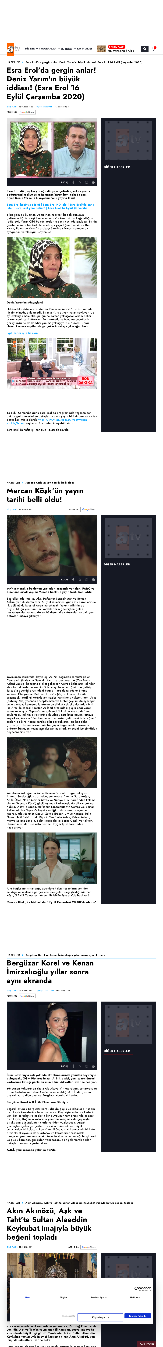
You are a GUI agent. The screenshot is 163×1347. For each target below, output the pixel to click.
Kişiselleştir (98, 1317)
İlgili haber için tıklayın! (23, 333)
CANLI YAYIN (147, 1344)
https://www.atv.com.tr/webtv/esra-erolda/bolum (47, 421)
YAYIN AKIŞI (84, 48)
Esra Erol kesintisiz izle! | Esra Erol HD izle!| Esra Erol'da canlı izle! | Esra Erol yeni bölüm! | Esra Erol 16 (50, 206)
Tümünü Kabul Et (137, 1316)
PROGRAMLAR (47, 48)
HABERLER (13, 62)
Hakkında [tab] (135, 1297)
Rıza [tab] (27, 1297)
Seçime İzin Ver (68, 1316)
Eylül (70, 208)
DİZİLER (30, 48)
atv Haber (66, 49)
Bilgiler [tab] (64, 1297)
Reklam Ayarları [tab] (99, 1297)
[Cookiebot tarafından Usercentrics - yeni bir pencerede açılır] (137, 1289)
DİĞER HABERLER (117, 167)
